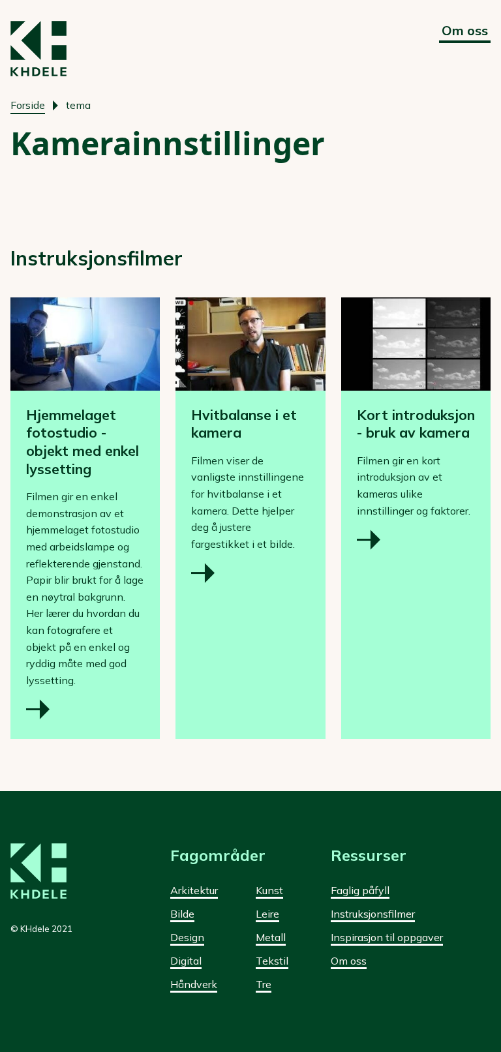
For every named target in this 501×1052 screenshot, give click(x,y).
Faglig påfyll (360, 890)
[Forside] (38, 48)
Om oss (465, 30)
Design (187, 937)
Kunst (269, 890)
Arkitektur (194, 890)
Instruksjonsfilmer (373, 913)
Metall (271, 937)
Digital (186, 960)
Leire (267, 913)
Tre (263, 984)
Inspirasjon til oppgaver (387, 937)
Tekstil (272, 960)
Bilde (182, 913)
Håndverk (193, 984)
